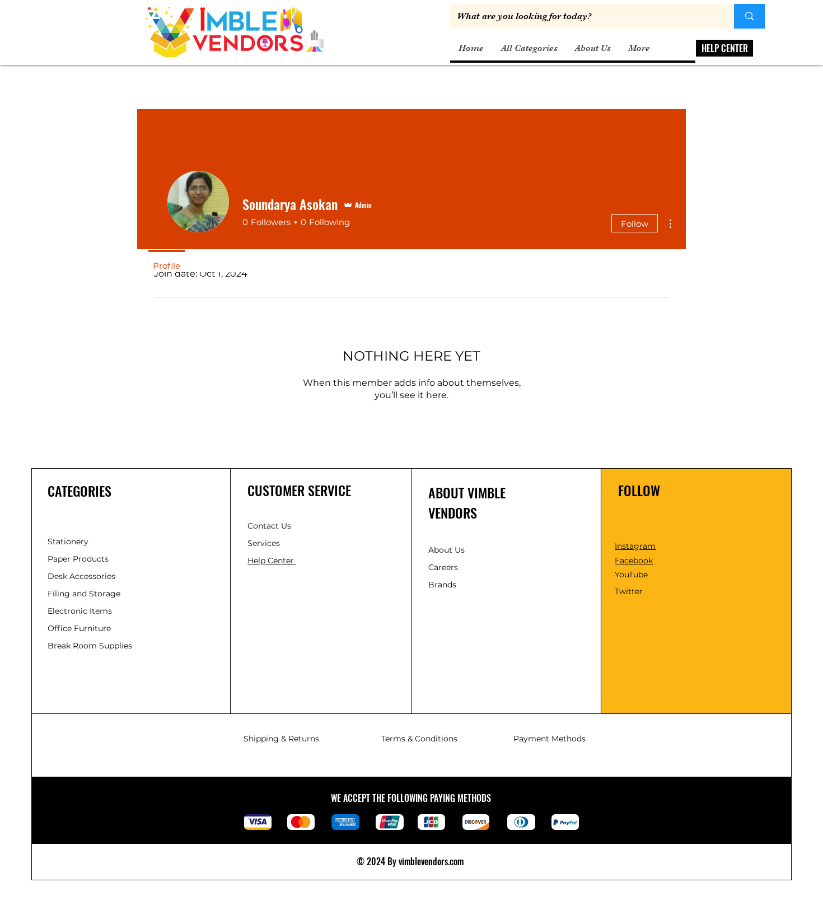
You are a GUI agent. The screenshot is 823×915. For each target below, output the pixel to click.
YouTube (631, 574)
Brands (442, 585)
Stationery (68, 541)
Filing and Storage (84, 594)
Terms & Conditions (419, 739)
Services (263, 543)
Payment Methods (549, 739)
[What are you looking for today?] (749, 16)
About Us (446, 550)
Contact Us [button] (269, 526)
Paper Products (78, 559)
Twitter (629, 591)
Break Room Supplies (90, 646)
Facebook (634, 560)
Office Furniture (79, 628)
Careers (443, 567)
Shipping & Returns (281, 739)
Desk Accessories (81, 576)
